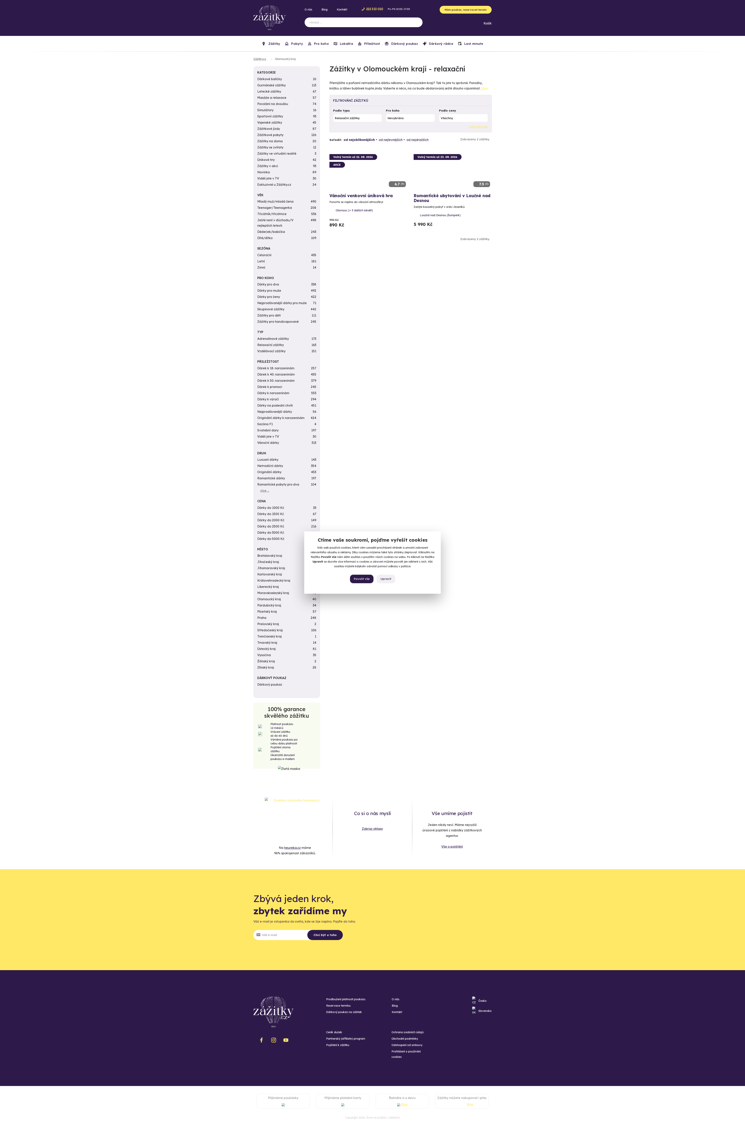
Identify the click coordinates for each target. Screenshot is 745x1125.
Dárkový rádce (440, 44)
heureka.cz (292, 848)
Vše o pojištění (452, 846)
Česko (482, 1001)
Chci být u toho (325, 935)
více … (264, 491)
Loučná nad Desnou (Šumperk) (440, 215)
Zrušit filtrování (478, 126)
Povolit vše (362, 579)
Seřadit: (335, 140)
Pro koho (392, 110)
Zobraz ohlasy (372, 829)
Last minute (473, 44)
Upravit (385, 579)
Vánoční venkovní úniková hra (361, 195)
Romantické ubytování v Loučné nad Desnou (452, 198)
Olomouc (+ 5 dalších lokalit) (354, 210)
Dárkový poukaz (404, 44)
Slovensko (485, 1011)
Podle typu (341, 110)
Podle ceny (447, 110)
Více (484, 88)
